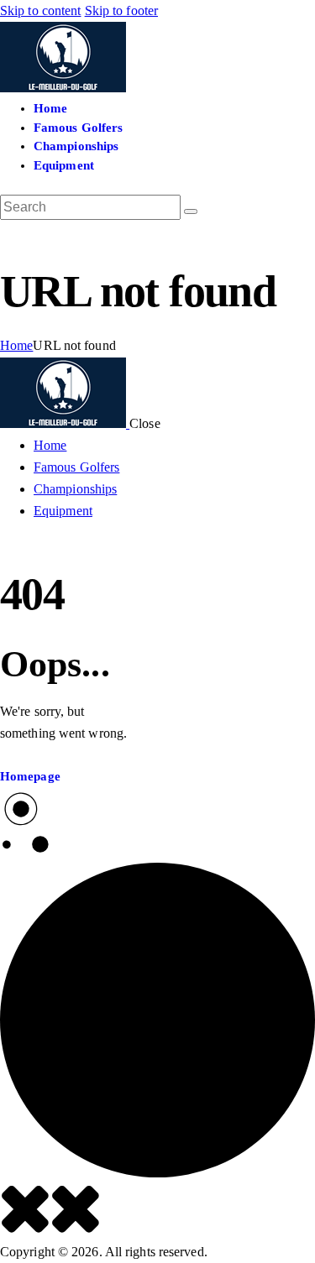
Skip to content (40, 10)
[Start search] (190, 211)
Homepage (30, 776)
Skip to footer (121, 10)
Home (16, 345)
